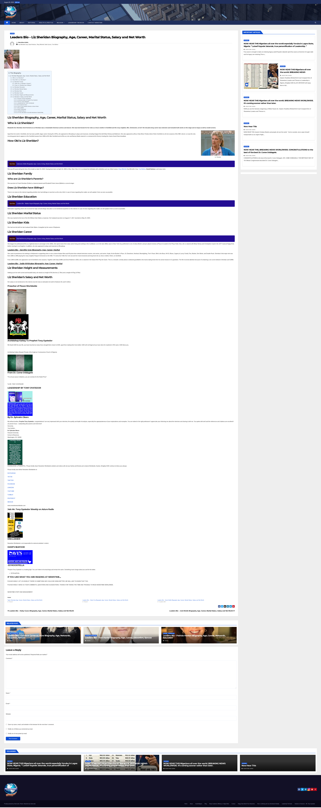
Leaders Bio (15, 633)
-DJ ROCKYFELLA (21, 111)
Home (14, 22)
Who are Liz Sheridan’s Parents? (23, 83)
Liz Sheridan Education (19, 87)
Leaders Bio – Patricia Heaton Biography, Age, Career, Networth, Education (194, 636)
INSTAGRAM (11, 473)
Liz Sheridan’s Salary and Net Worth (22, 96)
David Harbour (32, 44)
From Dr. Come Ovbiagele (23, 101)
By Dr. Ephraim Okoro (22, 104)
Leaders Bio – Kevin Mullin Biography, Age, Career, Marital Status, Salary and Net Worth (180, 600)
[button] (315, 22)
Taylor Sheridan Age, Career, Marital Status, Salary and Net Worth (25, 600)
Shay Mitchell (40, 44)
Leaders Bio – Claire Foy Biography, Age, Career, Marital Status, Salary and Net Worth (105, 600)
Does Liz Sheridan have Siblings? (23, 85)
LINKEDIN (11, 487)
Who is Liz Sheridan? (18, 78)
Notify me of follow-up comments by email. (20, 729)
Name (8, 693)
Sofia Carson (48, 44)
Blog (206, 803)
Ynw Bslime (55, 44)
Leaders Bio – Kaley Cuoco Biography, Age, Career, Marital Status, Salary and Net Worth (41, 611)
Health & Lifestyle (46, 22)
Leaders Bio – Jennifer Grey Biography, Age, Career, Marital (34, 250)
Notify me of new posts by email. (17, 733)
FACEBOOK (11, 484)
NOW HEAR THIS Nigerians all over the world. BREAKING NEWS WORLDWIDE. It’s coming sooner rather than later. (116, 764)
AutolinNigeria (198, 803)
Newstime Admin (23, 42)
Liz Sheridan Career (18, 93)
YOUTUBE (11, 491)
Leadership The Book (76, 22)
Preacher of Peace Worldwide (24, 98)
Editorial (31, 22)
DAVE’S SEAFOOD (21, 109)
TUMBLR (10, 494)
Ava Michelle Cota (23, 44)
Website (8, 714)
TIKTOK (10, 476)
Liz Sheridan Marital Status (20, 89)
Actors (12, 33)
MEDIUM (10, 502)
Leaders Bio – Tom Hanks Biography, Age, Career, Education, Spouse (118, 637)
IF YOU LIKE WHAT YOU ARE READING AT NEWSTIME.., (31, 112)
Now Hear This (250, 126)
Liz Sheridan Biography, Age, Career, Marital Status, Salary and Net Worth (30, 76)
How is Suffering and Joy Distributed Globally (268, 803)
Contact (233, 803)
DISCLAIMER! (20, 107)
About (21, 22)
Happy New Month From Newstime (246, 803)
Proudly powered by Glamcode (11, 803)
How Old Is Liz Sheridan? (19, 79)
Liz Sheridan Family (18, 81)
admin (11, 640)
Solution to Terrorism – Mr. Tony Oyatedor (305, 803)
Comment (9, 658)
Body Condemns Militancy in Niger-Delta (219, 803)
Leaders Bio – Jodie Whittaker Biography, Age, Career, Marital (35, 263)
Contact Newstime (95, 22)
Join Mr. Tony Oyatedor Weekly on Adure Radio (28, 106)
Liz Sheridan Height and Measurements (23, 95)
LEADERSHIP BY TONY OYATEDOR (25, 103)
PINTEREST (11, 498)
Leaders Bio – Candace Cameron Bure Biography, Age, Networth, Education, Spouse (38, 636)
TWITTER (11, 480)
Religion (60, 22)
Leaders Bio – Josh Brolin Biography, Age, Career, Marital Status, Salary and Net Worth (201, 611)
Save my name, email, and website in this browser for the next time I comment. (31, 724)
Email (8, 703)
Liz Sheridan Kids (17, 91)
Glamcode (33, 803)
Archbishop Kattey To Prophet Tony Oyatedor (27, 100)
